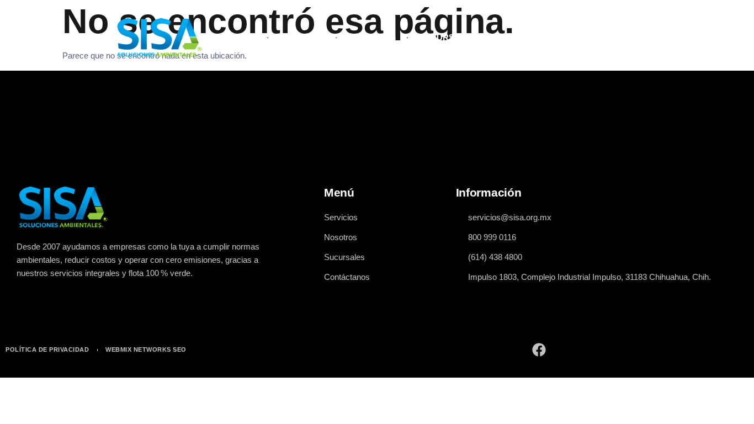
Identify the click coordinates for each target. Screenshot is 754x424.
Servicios (302, 37)
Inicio (243, 37)
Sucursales (447, 37)
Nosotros (372, 37)
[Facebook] (539, 350)
